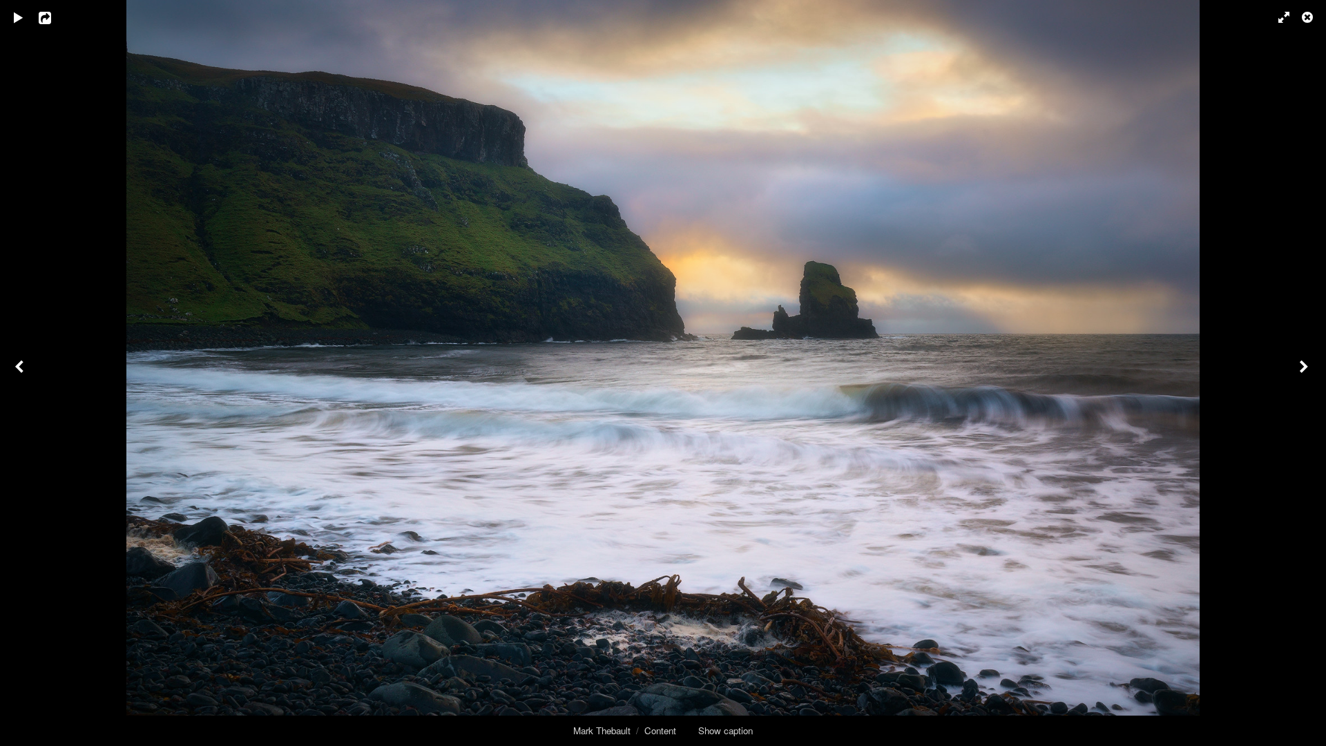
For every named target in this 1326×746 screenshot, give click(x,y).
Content (660, 730)
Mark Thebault (602, 730)
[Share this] (54, 17)
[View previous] (20, 373)
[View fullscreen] (1277, 17)
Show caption (725, 730)
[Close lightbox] (1308, 17)
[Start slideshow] (18, 17)
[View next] (1305, 373)
